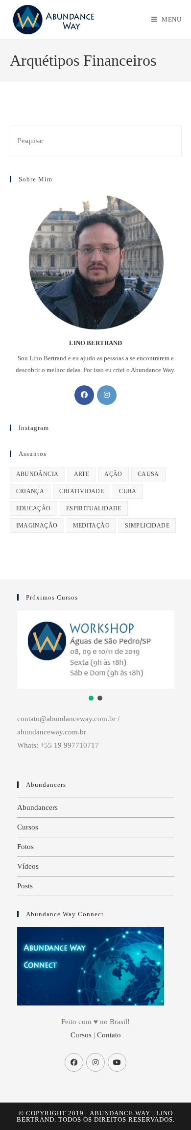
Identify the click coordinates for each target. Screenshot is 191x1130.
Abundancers (37, 807)
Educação (33, 508)
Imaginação (37, 525)
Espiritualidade (93, 508)
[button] (91, 698)
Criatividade (81, 491)
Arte (82, 474)
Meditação (91, 525)
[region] (95, 656)
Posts (25, 886)
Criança (30, 491)
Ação (113, 474)
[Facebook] (84, 395)
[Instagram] (107, 395)
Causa (148, 474)
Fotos (25, 847)
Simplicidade (147, 525)
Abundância (37, 474)
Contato (109, 1035)
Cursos (27, 827)
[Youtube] (117, 1062)
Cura (128, 491)
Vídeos (28, 866)
